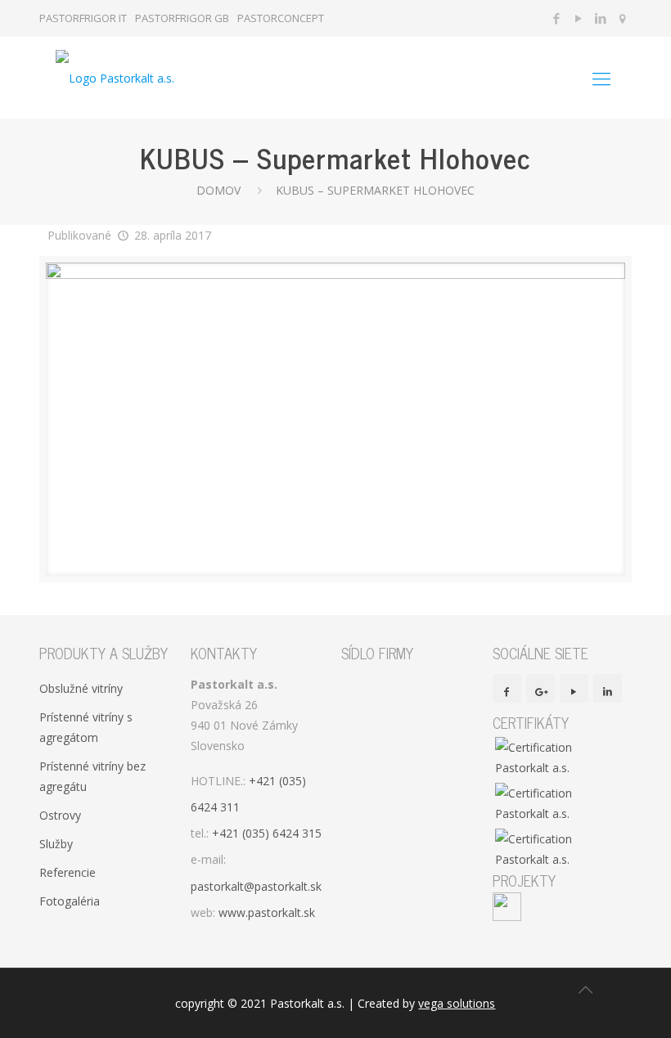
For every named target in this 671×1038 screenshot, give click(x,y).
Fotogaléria (69, 901)
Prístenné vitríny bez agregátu (92, 776)
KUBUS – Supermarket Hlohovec (375, 190)
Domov (218, 190)
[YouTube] (579, 18)
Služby (56, 844)
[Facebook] (556, 18)
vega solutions (456, 1003)
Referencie (67, 872)
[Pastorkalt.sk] (115, 78)
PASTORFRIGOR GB (182, 18)
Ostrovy (60, 815)
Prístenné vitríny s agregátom (86, 727)
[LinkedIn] (601, 18)
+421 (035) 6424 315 (267, 833)
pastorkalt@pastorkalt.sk (256, 886)
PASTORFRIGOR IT (83, 18)
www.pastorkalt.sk (266, 912)
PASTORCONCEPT (280, 18)
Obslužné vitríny (81, 688)
